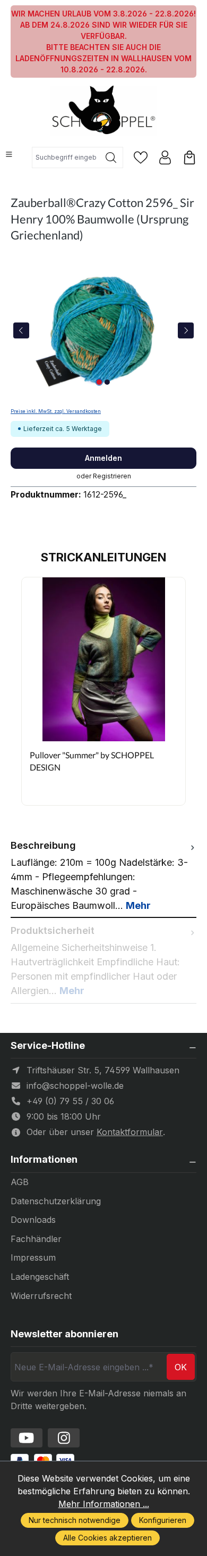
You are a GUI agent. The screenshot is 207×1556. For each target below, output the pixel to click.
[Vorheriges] (21, 330)
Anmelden (103, 457)
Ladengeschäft (40, 1276)
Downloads (33, 1219)
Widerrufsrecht (41, 1295)
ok (181, 1367)
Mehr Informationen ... (103, 1504)
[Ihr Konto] (165, 157)
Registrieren (112, 476)
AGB (20, 1182)
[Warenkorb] (189, 157)
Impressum (33, 1257)
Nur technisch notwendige (74, 1520)
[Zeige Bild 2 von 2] (107, 382)
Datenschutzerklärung (56, 1201)
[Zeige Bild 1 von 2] (99, 382)
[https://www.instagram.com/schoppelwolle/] (64, 1437)
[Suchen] (111, 157)
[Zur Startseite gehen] (103, 111)
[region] (103, 330)
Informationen (44, 1159)
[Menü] (9, 154)
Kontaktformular (130, 1132)
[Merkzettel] (141, 157)
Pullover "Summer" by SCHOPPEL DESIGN (92, 761)
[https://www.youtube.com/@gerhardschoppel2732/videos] (26, 1437)
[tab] (103, 875)
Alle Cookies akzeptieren (107, 1537)
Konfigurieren (162, 1520)
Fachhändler (36, 1239)
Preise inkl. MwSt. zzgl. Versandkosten (56, 411)
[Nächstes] (186, 330)
